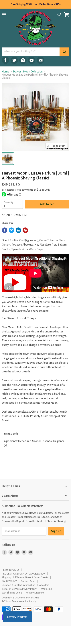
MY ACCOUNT (9, 581)
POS (4, 601)
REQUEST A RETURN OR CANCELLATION (23, 573)
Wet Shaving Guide (12, 592)
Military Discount (35, 592)
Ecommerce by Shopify (24, 601)
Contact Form (28, 581)
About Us (44, 584)
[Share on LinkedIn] (18, 230)
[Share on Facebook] (4, 230)
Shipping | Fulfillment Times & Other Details (25, 577)
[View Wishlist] (59, 15)
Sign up (56, 531)
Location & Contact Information (18, 584)
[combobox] (31, 51)
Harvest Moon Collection (28, 71)
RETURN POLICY (10, 569)
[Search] (64, 51)
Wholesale (46, 588)
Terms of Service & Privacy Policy (19, 588)
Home (5, 71)
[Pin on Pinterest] (25, 230)
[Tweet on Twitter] (11, 230)
